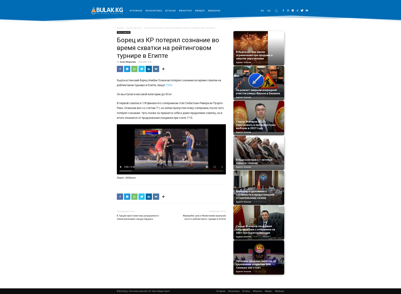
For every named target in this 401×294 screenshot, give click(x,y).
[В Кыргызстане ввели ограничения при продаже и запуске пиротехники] (258, 48)
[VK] (156, 69)
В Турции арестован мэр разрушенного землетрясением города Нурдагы (138, 217)
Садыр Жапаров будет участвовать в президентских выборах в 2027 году (256, 125)
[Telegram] (292, 10)
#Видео (268, 291)
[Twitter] (302, 10)
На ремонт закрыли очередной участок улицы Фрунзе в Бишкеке (258, 91)
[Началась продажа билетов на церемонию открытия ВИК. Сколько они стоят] (258, 257)
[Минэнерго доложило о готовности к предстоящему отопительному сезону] (258, 188)
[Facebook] (283, 10)
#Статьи (246, 291)
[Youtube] (307, 10)
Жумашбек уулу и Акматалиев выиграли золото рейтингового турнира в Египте (204, 217)
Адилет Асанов (243, 62)
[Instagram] (288, 10)
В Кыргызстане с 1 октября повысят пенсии (254, 161)
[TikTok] (297, 10)
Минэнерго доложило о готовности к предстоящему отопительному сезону (255, 194)
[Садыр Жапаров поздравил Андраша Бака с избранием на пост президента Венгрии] (258, 222)
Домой (120, 28)
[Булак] (107, 10)
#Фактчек (257, 291)
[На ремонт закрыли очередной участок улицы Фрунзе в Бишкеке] (258, 81)
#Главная (220, 291)
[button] (276, 11)
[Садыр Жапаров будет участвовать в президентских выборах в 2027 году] (258, 116)
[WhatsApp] (134, 69)
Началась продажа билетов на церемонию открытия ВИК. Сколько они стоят (256, 264)
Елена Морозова (128, 62)
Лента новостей (133, 28)
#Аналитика (234, 291)
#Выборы (279, 291)
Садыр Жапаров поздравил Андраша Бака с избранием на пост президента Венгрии (255, 229)
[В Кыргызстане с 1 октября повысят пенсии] (258, 150)
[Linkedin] (149, 69)
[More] (163, 69)
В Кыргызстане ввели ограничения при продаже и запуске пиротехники (254, 55)
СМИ (169, 85)
